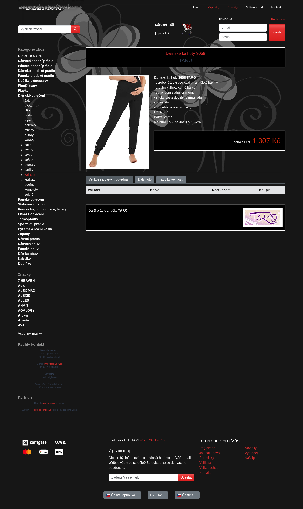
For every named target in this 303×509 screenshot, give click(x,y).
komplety (31, 189)
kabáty (29, 140)
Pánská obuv (28, 249)
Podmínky (206, 458)
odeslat (277, 32)
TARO (122, 210)
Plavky (23, 90)
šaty (28, 100)
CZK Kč (156, 495)
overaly (30, 165)
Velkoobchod (254, 7)
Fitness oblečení (31, 214)
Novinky (233, 7)
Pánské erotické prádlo (36, 75)
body (28, 115)
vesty (28, 155)
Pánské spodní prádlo (35, 66)
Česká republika (123, 495)
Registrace (278, 19)
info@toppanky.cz (53, 363)
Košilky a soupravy (33, 80)
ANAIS (23, 305)
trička (28, 105)
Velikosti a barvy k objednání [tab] (109, 179)
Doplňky (24, 263)
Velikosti (205, 462)
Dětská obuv (28, 254)
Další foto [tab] (145, 179)
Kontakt (276, 7)
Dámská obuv (29, 244)
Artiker (23, 315)
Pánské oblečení (31, 199)
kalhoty (30, 174)
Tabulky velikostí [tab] (171, 179)
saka (28, 145)
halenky (30, 125)
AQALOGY (26, 310)
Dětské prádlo (29, 239)
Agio (21, 285)
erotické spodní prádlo (41, 410)
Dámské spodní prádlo (35, 61)
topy (28, 120)
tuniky (29, 169)
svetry (29, 150)
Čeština (187, 495)
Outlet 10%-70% (30, 56)
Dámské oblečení (31, 95)
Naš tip (250, 458)
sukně (29, 194)
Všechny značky (30, 333)
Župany (24, 234)
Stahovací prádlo (31, 204)
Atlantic (24, 320)
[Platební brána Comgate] (43, 447)
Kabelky (24, 258)
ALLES (23, 300)
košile (29, 160)
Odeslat (186, 477)
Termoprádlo (28, 219)
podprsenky (49, 403)
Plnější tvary (27, 85)
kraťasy (30, 179)
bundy (29, 135)
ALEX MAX (26, 290)
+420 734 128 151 (153, 440)
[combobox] (44, 29)
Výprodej (213, 7)
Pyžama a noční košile (35, 229)
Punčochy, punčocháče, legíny (42, 209)
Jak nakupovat (210, 453)
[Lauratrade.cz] (51, 7)
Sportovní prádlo (31, 224)
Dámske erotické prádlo (36, 71)
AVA (21, 325)
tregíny (29, 184)
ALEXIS (24, 295)
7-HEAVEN (26, 281)
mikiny (29, 130)
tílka (28, 110)
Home (196, 7)
